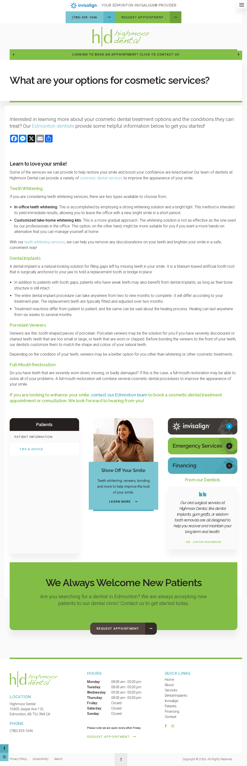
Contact (171, 717)
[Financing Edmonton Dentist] (202, 465)
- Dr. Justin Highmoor (202, 542)
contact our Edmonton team (119, 394)
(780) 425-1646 (84, 17)
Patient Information (33, 437)
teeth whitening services (44, 242)
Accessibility (40, 759)
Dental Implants (176, 695)
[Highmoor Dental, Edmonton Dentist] (34, 680)
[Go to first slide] (238, 54)
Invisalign (171, 701)
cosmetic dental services (101, 178)
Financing (172, 711)
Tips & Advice (31, 449)
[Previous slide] (13, 54)
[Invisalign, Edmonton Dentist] (202, 426)
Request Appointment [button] (142, 17)
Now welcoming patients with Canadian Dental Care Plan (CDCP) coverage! (126, 54)
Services (171, 690)
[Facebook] (167, 727)
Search (58, 759)
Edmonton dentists (53, 126)
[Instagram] (172, 727)
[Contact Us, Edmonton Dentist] (202, 446)
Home (169, 680)
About (169, 685)
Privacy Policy (18, 759)
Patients (171, 706)
